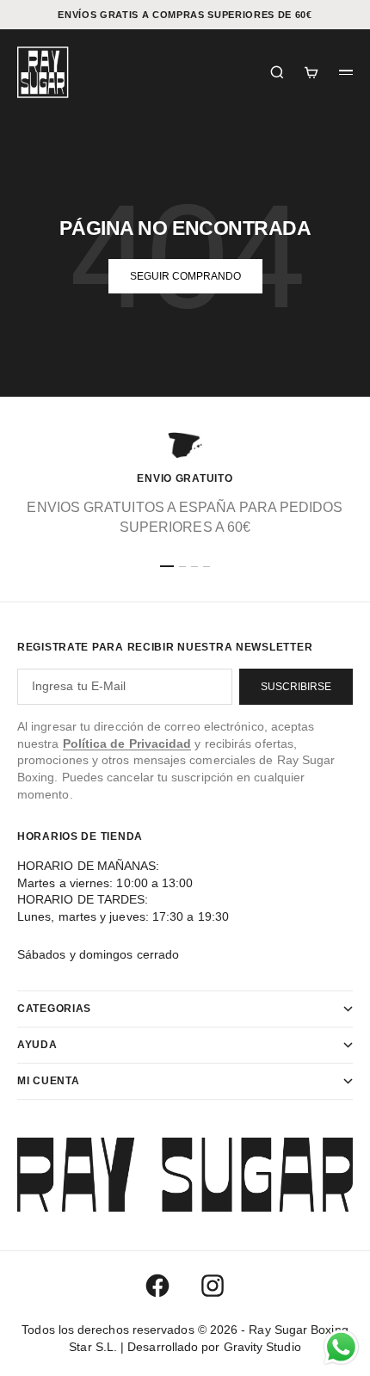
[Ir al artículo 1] (167, 566)
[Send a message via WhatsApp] (341, 1347)
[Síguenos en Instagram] (212, 1285)
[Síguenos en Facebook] (157, 1285)
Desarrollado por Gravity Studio (213, 1347)
